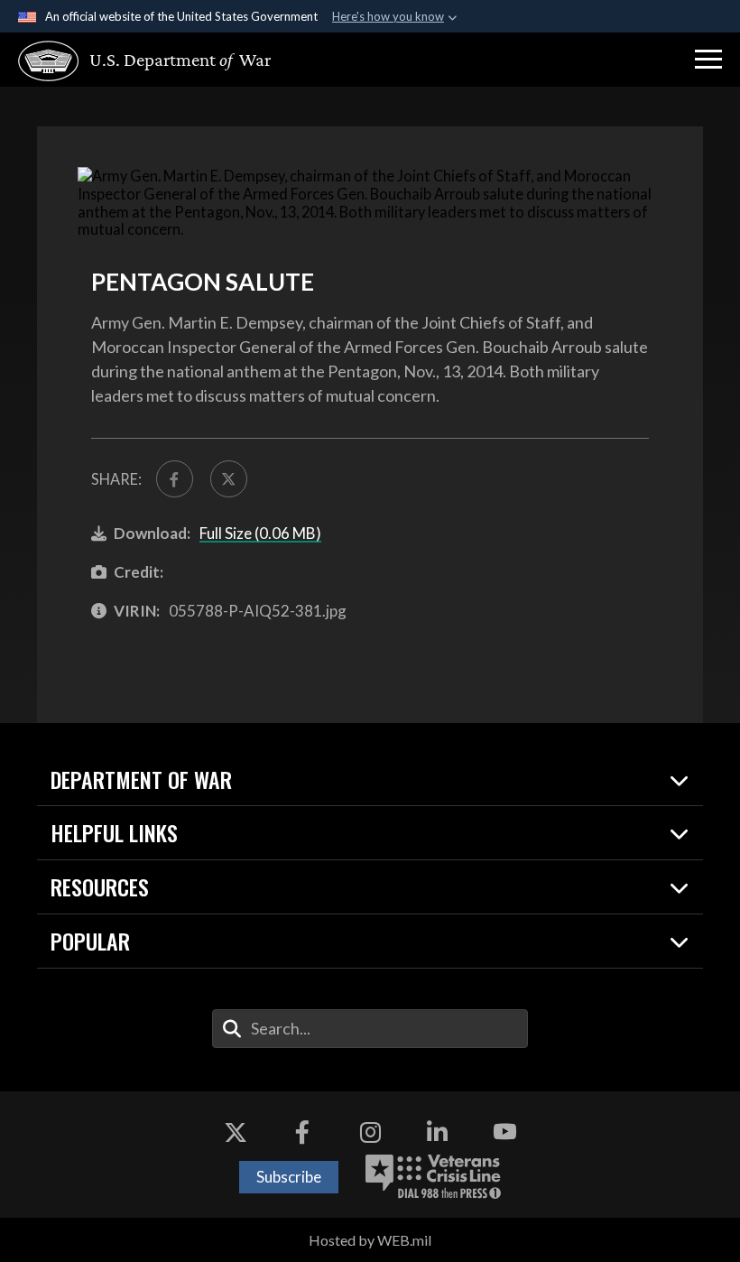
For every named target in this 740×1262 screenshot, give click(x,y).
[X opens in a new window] (235, 1132)
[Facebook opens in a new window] (302, 1132)
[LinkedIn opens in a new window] (437, 1132)
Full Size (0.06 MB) (260, 533)
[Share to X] (228, 478)
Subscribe (288, 1176)
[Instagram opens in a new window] (370, 1132)
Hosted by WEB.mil (370, 1239)
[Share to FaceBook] (174, 478)
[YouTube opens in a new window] (504, 1132)
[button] (708, 60)
